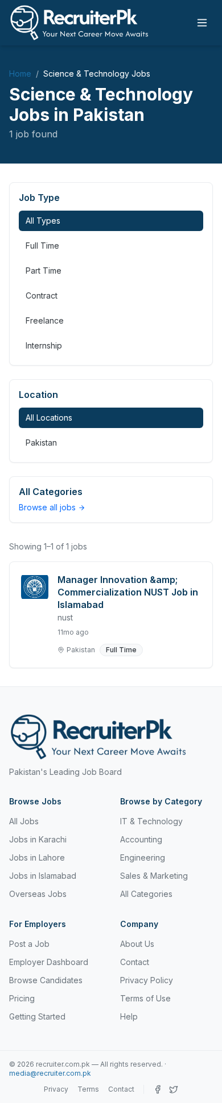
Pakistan (41, 442)
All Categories (146, 894)
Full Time (42, 245)
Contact (134, 962)
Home (20, 73)
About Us (137, 944)
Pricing (22, 998)
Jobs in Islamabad (42, 875)
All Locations (49, 417)
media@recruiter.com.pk (50, 1073)
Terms (88, 1089)
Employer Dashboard (48, 962)
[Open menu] (202, 22)
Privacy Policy (146, 980)
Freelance (45, 320)
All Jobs (24, 821)
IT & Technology (151, 821)
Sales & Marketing (154, 875)
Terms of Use (145, 998)
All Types (43, 220)
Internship (44, 345)
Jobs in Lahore (37, 857)
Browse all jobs (47, 507)
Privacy (56, 1089)
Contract (41, 295)
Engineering (142, 857)
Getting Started (37, 1016)
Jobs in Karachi (38, 839)
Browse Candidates (46, 980)
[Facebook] (157, 1089)
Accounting (141, 839)
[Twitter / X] (173, 1089)
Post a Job (29, 944)
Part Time (43, 270)
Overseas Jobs (38, 894)
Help (129, 1016)
